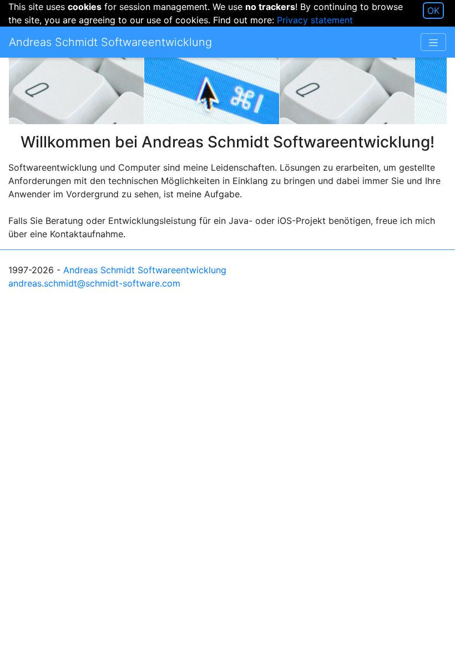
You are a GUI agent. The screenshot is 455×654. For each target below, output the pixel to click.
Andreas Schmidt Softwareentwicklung (144, 269)
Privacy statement (315, 19)
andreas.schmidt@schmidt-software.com (94, 283)
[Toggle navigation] (433, 42)
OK (433, 10)
